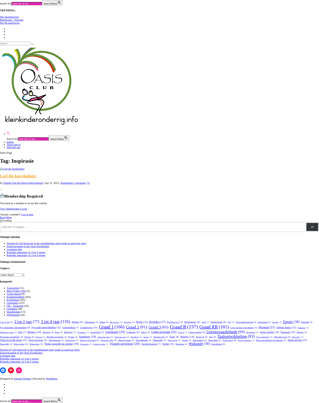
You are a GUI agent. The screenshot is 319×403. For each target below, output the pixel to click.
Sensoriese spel (121, 337)
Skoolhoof (136, 337)
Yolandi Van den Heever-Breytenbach (23, 183)
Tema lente (71, 340)
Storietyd (201, 337)
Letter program (163, 332)
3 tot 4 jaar (55, 321)
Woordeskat (218, 344)
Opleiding (12, 308)
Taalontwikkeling (236, 336)
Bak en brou (116, 322)
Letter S (182, 332)
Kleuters (48, 332)
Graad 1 (111, 326)
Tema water (36, 344)
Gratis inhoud (14, 294)
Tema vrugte (20, 344)
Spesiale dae (161, 337)
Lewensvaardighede (225, 332)
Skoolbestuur (13, 311)
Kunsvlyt (70, 332)
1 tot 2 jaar (6, 322)
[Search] (312, 227)
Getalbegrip (89, 327)
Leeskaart (115, 332)
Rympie (72, 337)
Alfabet (77, 322)
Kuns (58, 332)
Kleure (34, 332)
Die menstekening (9, 17)
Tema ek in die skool (13, 340)
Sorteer (147, 337)
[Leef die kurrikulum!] (12, 169)
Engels (291, 322)
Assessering (13, 288)
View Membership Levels (13, 208)
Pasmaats (288, 332)
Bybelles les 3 (175, 322)
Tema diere (297, 337)
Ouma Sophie (269, 332)
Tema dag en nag (282, 337)
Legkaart (132, 332)
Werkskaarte (13, 314)
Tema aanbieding (264, 337)
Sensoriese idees (105, 337)
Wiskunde (199, 344)
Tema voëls (6, 344)
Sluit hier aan (13, 147)
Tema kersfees (37, 340)
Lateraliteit (97, 332)
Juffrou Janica (286, 327)
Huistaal (267, 327)
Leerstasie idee (14, 249)
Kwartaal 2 (83, 332)
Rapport (40, 337)
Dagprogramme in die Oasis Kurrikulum (28, 246)
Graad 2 (136, 327)
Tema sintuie (214, 340)
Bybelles (157, 322)
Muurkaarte (252, 332)
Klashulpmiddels (15, 297)
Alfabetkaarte (91, 322)
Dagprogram (218, 322)
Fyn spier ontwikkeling (46, 327)
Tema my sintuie (126, 340)
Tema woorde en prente (61, 343)
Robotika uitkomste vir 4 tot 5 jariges (26, 252)
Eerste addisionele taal (246, 322)
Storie (174, 337)
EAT (231, 322)
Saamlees (87, 336)
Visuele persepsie (125, 343)
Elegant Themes (22, 378)
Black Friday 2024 (16, 291)
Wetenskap (181, 344)
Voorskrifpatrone (151, 344)
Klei (22, 332)
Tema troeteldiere (246, 340)
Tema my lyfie (109, 340)
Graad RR (214, 326)
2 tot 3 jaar (26, 321)
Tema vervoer (297, 340)
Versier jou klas (100, 344)
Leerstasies (80, 183)
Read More (6, 217)
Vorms (168, 343)
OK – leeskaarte (15, 305)
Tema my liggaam (89, 340)
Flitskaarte (306, 322)
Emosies (277, 322)
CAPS (205, 322)
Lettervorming (197, 332)
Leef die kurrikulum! (18, 176)
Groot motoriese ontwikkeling (243, 328)
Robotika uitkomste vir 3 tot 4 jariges (26, 255)
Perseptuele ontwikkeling (11, 337)
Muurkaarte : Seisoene (11, 20)
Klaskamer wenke (8, 332)
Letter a (145, 332)
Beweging (129, 322)
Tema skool (229, 340)
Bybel (142, 322)
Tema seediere (200, 340)
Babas (104, 322)
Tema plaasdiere (143, 340)
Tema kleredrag (56, 340)
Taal (212, 337)
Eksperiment (264, 322)
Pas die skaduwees (10, 23)
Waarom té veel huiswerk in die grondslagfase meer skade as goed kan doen (46, 243)
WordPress (51, 378)
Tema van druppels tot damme (271, 340)
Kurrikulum (67, 183)
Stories (187, 336)
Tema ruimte (174, 340)
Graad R (184, 326)
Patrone (302, 332)
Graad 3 (158, 327)
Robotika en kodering (57, 337)
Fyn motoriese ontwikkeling (15, 327)
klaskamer (303, 328)
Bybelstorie (192, 322)
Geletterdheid (70, 327)
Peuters (29, 337)
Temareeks (159, 340)
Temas (186, 340)
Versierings (86, 344)
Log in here (27, 214)
